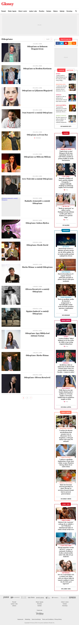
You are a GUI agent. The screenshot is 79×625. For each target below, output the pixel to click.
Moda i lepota (12, 11)
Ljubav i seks (33, 11)
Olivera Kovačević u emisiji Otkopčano (37, 290)
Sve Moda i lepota (66, 407)
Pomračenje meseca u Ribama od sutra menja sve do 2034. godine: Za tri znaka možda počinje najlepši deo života (66, 252)
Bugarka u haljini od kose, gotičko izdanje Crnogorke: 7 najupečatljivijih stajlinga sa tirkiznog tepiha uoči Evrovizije (66, 182)
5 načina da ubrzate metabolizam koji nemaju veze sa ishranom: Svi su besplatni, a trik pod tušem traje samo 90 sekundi (61, 88)
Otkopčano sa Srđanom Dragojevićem (37, 47)
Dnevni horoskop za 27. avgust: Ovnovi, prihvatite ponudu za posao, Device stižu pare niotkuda (66, 277)
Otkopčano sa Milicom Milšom (37, 157)
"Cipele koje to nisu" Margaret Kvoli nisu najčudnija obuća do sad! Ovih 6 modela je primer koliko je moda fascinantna (65, 155)
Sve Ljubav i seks (66, 589)
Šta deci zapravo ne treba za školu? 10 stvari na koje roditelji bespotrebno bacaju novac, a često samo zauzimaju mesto (62, 120)
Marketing (27, 619)
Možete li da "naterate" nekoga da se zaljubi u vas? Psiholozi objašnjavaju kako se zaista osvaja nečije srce (66, 525)
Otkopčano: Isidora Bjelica (37, 223)
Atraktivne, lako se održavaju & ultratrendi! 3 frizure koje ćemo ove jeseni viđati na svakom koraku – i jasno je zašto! (61, 99)
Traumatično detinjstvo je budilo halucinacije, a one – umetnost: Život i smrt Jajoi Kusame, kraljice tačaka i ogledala (61, 109)
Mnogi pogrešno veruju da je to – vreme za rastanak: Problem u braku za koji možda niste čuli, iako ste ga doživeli (66, 552)
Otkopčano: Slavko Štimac (37, 355)
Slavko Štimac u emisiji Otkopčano (37, 267)
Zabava (55, 11)
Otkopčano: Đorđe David (37, 245)
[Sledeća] (51, 39)
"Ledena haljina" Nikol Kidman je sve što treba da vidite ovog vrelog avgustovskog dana (61, 78)
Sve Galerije (65, 225)
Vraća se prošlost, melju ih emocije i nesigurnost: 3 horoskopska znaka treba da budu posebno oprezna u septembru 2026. (66, 304)
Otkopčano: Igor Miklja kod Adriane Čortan (37, 334)
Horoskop (69, 11)
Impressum (20, 619)
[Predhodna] (44, 39)
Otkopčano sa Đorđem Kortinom (37, 68)
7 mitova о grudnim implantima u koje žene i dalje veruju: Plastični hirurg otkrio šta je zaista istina (66, 463)
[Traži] (76, 11)
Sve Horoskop (66, 315)
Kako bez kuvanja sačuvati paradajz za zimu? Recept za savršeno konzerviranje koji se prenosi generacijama (66, 489)
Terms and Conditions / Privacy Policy (52, 619)
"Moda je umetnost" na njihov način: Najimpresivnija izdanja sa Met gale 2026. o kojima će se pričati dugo (66, 212)
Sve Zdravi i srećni (66, 499)
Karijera (48, 11)
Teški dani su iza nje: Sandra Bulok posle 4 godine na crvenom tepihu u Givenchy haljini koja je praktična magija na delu (66, 394)
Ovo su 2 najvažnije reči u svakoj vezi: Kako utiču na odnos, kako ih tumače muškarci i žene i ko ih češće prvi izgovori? (66, 579)
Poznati (3, 11)
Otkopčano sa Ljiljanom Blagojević (37, 90)
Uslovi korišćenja (36, 619)
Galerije (62, 11)
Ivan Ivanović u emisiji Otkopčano (37, 112)
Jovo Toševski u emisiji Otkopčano (37, 179)
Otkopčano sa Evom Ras (37, 134)
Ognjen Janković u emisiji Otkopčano (37, 312)
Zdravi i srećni (22, 11)
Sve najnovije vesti (65, 126)
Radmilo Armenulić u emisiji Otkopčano (37, 202)
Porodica (41, 11)
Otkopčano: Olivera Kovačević (37, 377)
